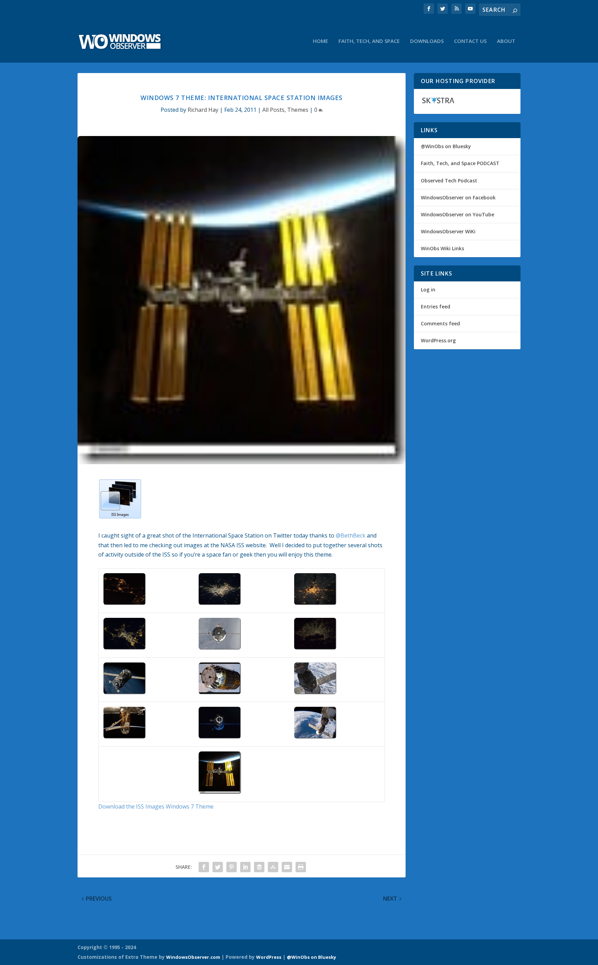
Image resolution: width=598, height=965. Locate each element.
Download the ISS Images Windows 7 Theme (156, 806)
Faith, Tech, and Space (369, 41)
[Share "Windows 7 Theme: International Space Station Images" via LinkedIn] (245, 867)
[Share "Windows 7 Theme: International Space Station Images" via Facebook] (204, 867)
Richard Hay (203, 110)
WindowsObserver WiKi (448, 231)
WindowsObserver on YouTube (457, 214)
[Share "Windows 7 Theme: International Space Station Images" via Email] (287, 867)
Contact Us (470, 41)
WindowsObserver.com (193, 957)
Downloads (427, 41)
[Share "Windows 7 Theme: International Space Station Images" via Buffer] (259, 867)
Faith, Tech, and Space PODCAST (460, 163)
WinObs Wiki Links (442, 248)
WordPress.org (438, 340)
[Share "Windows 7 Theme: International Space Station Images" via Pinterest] (231, 867)
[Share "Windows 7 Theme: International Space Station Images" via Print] (301, 867)
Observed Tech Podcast (449, 180)
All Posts (273, 110)
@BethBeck (350, 535)
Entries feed (435, 306)
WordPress (268, 957)
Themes (297, 110)
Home (320, 41)
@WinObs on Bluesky (446, 146)
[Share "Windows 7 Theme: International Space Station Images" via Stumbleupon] (273, 867)
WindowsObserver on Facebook (458, 197)
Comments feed (440, 323)
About (506, 41)
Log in (428, 289)
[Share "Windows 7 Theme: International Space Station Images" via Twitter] (218, 867)
